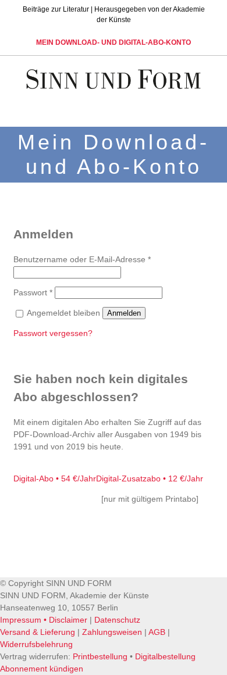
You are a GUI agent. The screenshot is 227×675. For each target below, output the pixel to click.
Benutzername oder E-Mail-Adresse (82, 259)
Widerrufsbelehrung (36, 644)
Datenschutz (117, 619)
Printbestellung (100, 656)
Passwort (32, 292)
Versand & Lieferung (37, 632)
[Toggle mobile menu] (205, 108)
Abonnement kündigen (41, 668)
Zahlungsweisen (112, 632)
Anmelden (124, 313)
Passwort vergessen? (53, 333)
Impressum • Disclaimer (43, 619)
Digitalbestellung (165, 656)
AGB (156, 632)
